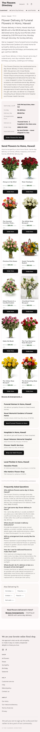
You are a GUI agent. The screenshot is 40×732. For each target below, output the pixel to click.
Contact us (5, 691)
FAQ (3, 685)
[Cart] (31, 4)
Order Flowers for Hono (14, 137)
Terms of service (7, 708)
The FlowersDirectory (8, 4)
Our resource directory (9, 704)
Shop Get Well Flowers (14, 453)
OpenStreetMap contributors (27, 481)
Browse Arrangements (15, 613)
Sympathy (5, 665)
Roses (4, 662)
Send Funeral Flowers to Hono (16, 423)
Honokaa (9, 591)
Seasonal (5, 672)
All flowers (5, 658)
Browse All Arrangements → (12, 397)
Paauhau (21, 591)
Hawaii (9, 16)
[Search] (27, 4)
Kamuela (9, 600)
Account (22, 4)
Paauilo (20, 595)
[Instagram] (3, 650)
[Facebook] (6, 650)
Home (4, 16)
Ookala (8, 595)
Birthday (5, 668)
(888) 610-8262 (22, 127)
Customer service (8, 681)
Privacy (4, 711)
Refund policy (6, 688)
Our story (5, 701)
